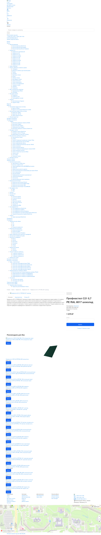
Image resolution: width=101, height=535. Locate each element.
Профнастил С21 (25, 289)
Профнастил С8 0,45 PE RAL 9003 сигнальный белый (18, 431)
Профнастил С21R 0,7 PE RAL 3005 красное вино (17, 466)
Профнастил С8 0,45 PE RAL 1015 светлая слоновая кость (19, 423)
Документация (10, 6)
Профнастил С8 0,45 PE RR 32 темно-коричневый (17, 445)
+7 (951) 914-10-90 (11, 36)
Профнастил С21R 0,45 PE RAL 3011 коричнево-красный (19, 459)
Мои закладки (55, 498)
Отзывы (79, 328)
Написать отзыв (86, 328)
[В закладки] (67, 293)
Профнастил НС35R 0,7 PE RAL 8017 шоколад (16, 409)
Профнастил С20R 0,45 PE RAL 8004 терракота (16, 388)
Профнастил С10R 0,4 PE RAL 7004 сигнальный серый (18, 452)
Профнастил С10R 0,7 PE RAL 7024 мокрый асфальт (18, 416)
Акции (8, 495)
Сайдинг (24, 500)
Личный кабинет (55, 495)
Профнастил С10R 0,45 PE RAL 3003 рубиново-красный (18, 366)
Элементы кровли (11, 160)
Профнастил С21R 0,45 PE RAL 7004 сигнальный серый (18, 380)
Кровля (8, 43)
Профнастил (18, 289)
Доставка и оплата (11, 5)
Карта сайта (39, 497)
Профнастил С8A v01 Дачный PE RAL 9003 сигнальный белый (20, 373)
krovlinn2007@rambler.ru (12, 38)
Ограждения (9, 219)
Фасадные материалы (12, 119)
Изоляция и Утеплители (12, 260)
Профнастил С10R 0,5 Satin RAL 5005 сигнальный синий (19, 474)
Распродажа (9, 3)
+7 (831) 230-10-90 (20, 36)
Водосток (9, 105)
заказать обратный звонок (13, 39)
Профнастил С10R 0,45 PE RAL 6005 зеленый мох (17, 359)
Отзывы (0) (26, 297)
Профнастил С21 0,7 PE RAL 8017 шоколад (40, 289)
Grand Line (76, 306)
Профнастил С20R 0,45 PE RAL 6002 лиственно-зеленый (19, 481)
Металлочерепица (26, 497)
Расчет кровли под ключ (12, 35)
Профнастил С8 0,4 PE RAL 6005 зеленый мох (16, 402)
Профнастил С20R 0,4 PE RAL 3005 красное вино (17, 395)
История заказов (55, 497)
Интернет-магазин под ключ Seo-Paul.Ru (16, 533)
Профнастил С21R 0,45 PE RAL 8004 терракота (16, 438)
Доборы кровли (25, 501)
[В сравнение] (70, 293)
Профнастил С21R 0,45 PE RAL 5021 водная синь (17, 488)
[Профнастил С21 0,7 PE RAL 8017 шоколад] (37, 293)
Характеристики (18, 297)
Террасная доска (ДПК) (12, 283)
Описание (10, 297)
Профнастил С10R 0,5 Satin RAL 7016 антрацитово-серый (19, 339)
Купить (80, 324)
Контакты (9, 8)
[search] (8, 32)
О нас (8, 2)
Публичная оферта (11, 501)
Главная (8, 289)
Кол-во (67, 317)
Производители (40, 495)
